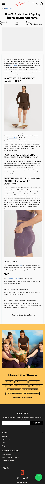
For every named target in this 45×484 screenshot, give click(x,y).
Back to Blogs (17, 315)
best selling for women (15, 393)
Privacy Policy (6, 454)
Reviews (9, 8)
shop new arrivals (37, 385)
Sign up (36, 423)
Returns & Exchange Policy (11, 457)
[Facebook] (21, 478)
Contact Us (6, 439)
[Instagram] (18, 478)
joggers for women (15, 389)
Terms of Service (8, 461)
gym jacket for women (31, 389)
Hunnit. (25, 482)
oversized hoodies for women (23, 397)
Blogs (3, 446)
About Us (5, 436)
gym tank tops (35, 382)
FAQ (3, 442)
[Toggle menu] (3, 3)
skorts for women (22, 382)
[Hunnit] (22, 3)
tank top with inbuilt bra (32, 393)
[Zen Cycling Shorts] (23, 130)
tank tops (10, 382)
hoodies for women (22, 385)
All (6, 8)
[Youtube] (24, 478)
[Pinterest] (27, 478)
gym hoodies (9, 385)
